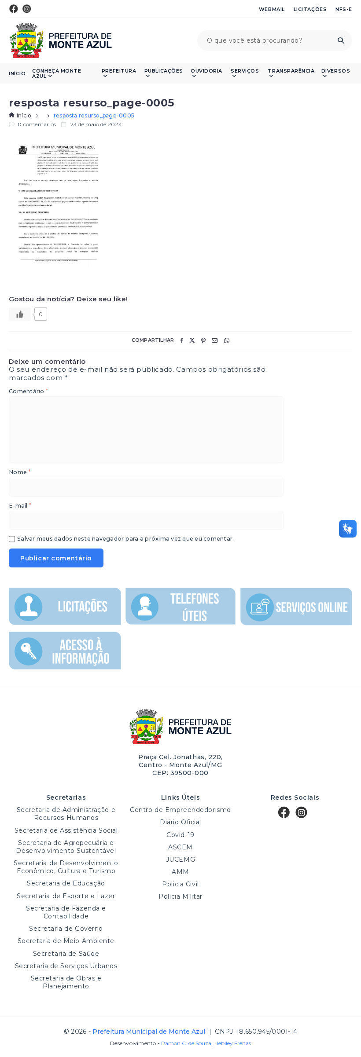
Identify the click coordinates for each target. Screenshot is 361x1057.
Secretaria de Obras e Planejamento (66, 982)
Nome (19, 472)
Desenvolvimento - (160, 1043)
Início (17, 73)
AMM (180, 872)
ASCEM (180, 847)
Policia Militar (180, 896)
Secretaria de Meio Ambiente (66, 941)
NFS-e (343, 9)
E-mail (20, 506)
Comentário (28, 392)
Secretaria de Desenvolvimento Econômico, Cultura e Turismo (66, 867)
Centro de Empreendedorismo (180, 810)
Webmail (272, 9)
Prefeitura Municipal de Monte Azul (60, 40)
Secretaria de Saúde (66, 954)
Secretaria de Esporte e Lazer (66, 896)
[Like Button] (20, 314)
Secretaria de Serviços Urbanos (66, 966)
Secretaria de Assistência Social (66, 830)
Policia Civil (180, 884)
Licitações (310, 9)
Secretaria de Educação (66, 883)
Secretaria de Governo (66, 929)
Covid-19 (180, 835)
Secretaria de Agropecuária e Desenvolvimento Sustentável (66, 847)
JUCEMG (180, 859)
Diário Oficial (180, 822)
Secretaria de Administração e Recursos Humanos (66, 814)
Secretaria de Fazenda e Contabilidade (66, 912)
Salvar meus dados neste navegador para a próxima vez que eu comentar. (125, 539)
